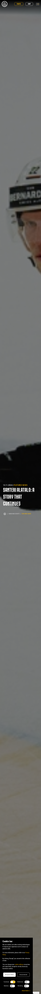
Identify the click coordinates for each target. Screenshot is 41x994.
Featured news (20, 485)
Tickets (19, 4)
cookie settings (19, 964)
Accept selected (23, 974)
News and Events (14, 514)
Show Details (25, 990)
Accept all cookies (9, 974)
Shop (29, 4)
